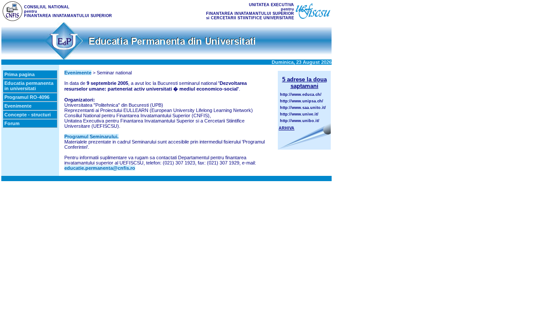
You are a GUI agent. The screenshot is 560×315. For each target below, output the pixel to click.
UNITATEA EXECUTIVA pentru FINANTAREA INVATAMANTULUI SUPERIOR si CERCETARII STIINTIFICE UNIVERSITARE (250, 11)
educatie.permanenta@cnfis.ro (99, 168)
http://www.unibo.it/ (299, 121)
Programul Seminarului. (91, 136)
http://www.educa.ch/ (301, 94)
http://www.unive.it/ (299, 114)
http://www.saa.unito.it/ (303, 107)
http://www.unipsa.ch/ (301, 101)
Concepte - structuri (27, 114)
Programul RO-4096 (26, 97)
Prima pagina (19, 74)
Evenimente (18, 105)
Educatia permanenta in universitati (28, 85)
